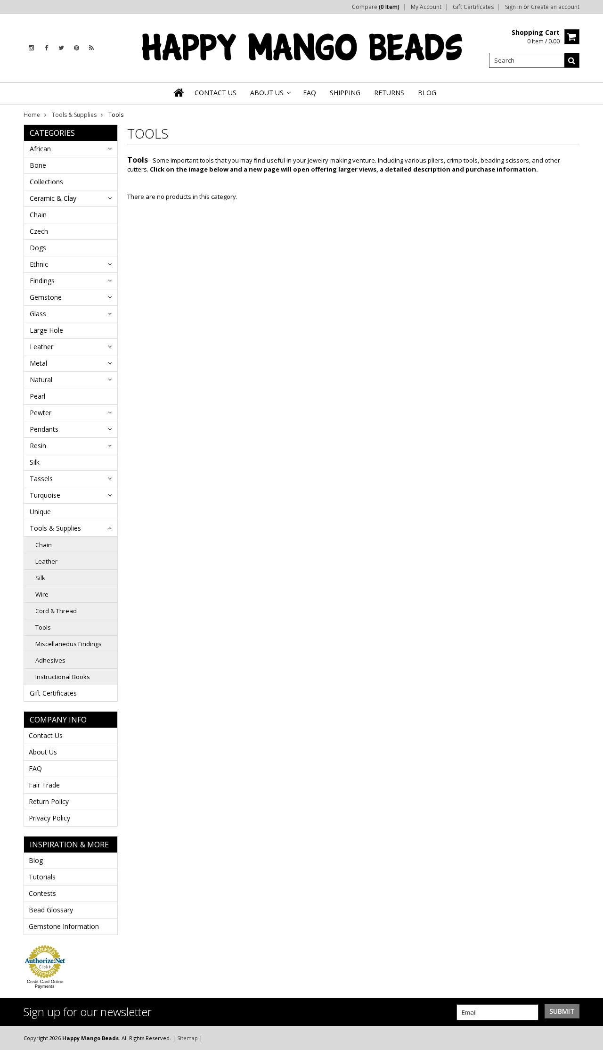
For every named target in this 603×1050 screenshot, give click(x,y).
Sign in (513, 7)
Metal (38, 363)
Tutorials (42, 876)
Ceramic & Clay (53, 198)
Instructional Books (62, 677)
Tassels (41, 478)
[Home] (179, 92)
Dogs (38, 247)
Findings (42, 280)
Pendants (44, 429)
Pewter (40, 412)
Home (32, 115)
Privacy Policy (49, 817)
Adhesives (50, 660)
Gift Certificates (473, 7)
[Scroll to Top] (589, 1038)
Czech (39, 231)
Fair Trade (44, 784)
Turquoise (45, 495)
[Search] (571, 60)
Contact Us (46, 735)
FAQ (35, 768)
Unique (40, 511)
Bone (38, 165)
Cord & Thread (56, 611)
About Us (43, 751)
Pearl (37, 396)
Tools (43, 627)
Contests (42, 893)
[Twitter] (61, 48)
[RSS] (91, 48)
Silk (35, 462)
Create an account (555, 7)
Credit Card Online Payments (45, 984)
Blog (36, 860)
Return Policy (49, 801)
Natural (41, 379)
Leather (41, 346)
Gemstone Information (64, 926)
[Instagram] (31, 48)
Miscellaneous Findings (68, 644)
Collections (46, 181)
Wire (42, 594)
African (40, 148)
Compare (375, 7)
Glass (38, 313)
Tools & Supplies (74, 115)
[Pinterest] (76, 48)
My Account (426, 7)
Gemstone (46, 297)
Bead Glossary (51, 909)
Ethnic (39, 264)
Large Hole (46, 330)
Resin (38, 445)
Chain (38, 214)
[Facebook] (46, 48)
